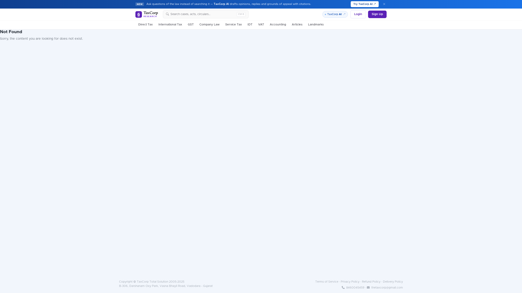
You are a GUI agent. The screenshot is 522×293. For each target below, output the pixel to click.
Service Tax (233, 24)
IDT (250, 24)
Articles (297, 24)
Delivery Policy (393, 281)
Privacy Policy (350, 281)
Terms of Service (326, 281)
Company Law (209, 24)
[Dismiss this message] (384, 4)
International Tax (170, 24)
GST (191, 24)
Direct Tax (145, 24)
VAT (261, 24)
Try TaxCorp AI (363, 4)
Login (358, 14)
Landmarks (316, 24)
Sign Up (377, 14)
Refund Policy (371, 281)
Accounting (278, 24)
